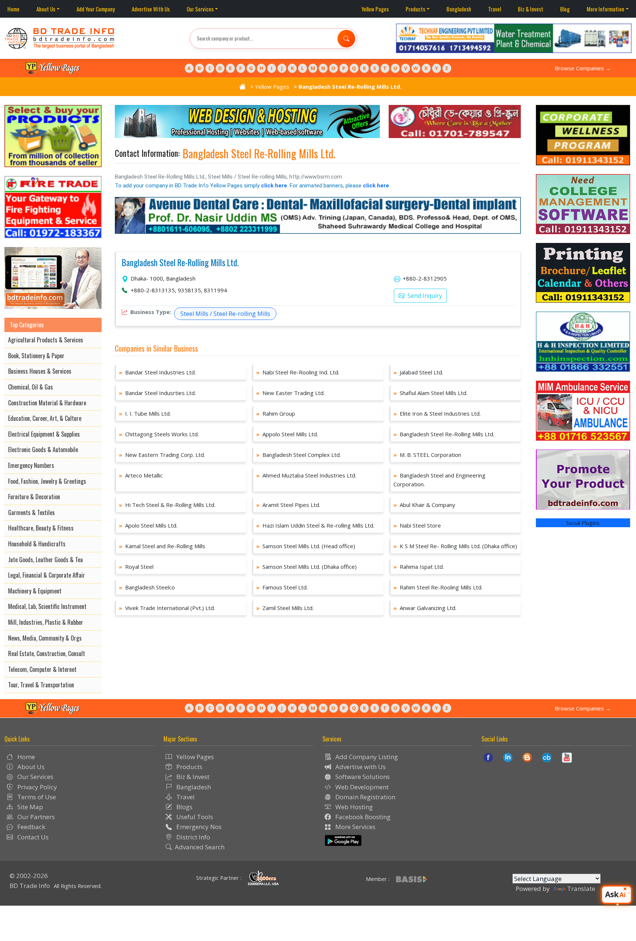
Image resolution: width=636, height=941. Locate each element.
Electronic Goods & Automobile (43, 449)
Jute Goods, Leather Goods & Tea (45, 559)
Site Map (29, 807)
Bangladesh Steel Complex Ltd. (298, 454)
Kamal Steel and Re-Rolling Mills (162, 546)
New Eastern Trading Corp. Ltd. (162, 454)
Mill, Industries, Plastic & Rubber (45, 622)
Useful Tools (194, 817)
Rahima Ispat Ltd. (418, 566)
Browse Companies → (583, 68)
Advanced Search (200, 847)
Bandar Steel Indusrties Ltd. (157, 393)
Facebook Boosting (362, 817)
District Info (192, 837)
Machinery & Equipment (34, 590)
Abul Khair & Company (424, 504)
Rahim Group (275, 413)
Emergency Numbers (31, 465)
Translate (581, 888)
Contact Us (32, 837)
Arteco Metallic (141, 475)
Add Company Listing (366, 757)
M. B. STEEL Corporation (427, 454)
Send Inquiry (424, 296)
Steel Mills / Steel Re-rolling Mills (225, 314)
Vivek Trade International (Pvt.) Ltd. (167, 608)
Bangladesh (458, 9)
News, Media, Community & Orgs (45, 638)
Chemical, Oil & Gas (30, 387)
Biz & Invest (530, 9)
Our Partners (35, 817)
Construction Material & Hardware (47, 402)
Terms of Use (36, 797)
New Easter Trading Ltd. (290, 393)
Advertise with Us (360, 766)
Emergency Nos (198, 826)
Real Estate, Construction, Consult (46, 653)
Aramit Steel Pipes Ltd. (288, 504)
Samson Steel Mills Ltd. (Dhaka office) (306, 566)
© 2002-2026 (29, 875)
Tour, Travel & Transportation (41, 684)
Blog (565, 9)
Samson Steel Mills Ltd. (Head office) (305, 546)
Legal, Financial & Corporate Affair (46, 575)
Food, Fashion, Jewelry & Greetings (47, 481)
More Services (354, 826)
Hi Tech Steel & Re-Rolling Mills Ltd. (167, 504)
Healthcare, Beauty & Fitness (41, 528)
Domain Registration (364, 797)
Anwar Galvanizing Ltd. (424, 608)
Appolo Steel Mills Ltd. (287, 434)
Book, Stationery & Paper (36, 355)
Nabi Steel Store (417, 525)
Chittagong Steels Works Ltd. (159, 434)
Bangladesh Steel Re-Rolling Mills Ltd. (180, 263)
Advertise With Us (151, 9)
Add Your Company (96, 9)
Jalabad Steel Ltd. (418, 372)
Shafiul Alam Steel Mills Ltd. (430, 393)
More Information (605, 9)
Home (13, 9)
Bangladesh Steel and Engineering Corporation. (439, 480)
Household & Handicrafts (37, 543)
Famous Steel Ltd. (282, 587)
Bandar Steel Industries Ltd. (157, 372)
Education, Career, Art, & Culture (44, 418)
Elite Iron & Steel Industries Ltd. (437, 413)
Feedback (30, 826)
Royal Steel (136, 566)
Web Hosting (353, 807)
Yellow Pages (375, 9)
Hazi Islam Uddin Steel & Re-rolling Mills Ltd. (315, 525)
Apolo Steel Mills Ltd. (148, 525)
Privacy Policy (36, 787)
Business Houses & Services (39, 371)
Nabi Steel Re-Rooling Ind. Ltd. (297, 372)
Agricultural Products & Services (45, 339)
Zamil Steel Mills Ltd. (285, 608)
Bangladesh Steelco (147, 587)
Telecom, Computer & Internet (42, 669)
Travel (494, 9)
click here (274, 185)
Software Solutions (362, 776)
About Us (45, 9)
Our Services (200, 9)
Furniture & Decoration (34, 496)
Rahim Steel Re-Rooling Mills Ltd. (438, 587)
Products (415, 9)
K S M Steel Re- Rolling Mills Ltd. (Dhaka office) (455, 546)
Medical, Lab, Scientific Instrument (47, 606)
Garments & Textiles (31, 512)
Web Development (361, 787)
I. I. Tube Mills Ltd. (145, 413)
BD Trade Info (30, 885)
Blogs (183, 807)
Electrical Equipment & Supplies (44, 434)
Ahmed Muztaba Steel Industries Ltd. (306, 475)
